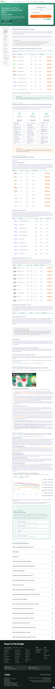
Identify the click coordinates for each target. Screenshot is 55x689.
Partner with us (41, 1)
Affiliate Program (47, 655)
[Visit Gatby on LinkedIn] (48, 674)
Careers (45, 652)
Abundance (6, 651)
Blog (44, 653)
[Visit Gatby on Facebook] (41, 674)
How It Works (19, 1)
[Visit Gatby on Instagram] (44, 674)
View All (26, 660)
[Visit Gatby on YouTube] (46, 674)
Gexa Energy (17, 656)
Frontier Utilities (17, 654)
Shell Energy (27, 654)
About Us (45, 649)
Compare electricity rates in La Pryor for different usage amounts (6, 38)
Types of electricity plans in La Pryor (6, 45)
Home (15, 1)
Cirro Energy (6, 660)
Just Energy (17, 660)
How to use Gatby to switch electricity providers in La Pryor (6, 51)
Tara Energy (27, 656)
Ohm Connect (17, 662)
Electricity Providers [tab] (8, 647)
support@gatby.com (38, 649)
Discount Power (17, 651)
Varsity (26, 657)
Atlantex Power (6, 656)
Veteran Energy (28, 659)
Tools (24, 1)
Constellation (6, 662)
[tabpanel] (33, 488)
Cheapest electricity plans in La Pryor (6, 32)
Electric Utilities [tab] (15, 647)
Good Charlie (17, 657)
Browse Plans (41, 16)
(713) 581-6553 (37, 650)
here (19, 532)
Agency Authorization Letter (46, 681)
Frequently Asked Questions (6, 62)
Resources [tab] (21, 647)
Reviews (27, 1)
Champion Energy (7, 659)
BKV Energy (6, 657)
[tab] (15, 477)
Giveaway (45, 658)
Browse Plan (49, 60)
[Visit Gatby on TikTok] (50, 674)
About (31, 1)
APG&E (5, 654)
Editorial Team (46, 650)
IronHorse (16, 659)
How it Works (37, 652)
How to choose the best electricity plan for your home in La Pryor (6, 57)
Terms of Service (34, 681)
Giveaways (35, 1)
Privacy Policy (39, 681)
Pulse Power (27, 651)
